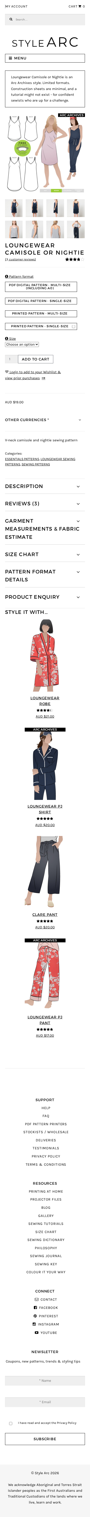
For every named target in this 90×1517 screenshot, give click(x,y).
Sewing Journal (46, 1256)
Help (46, 1108)
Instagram (48, 1324)
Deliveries (46, 1140)
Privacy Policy (46, 1156)
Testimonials (46, 1148)
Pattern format (19, 277)
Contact (49, 1300)
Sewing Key (46, 1264)
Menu (20, 58)
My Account (16, 6)
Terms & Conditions (46, 1165)
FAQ (45, 1116)
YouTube (49, 1333)
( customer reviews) (20, 259)
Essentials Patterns (22, 459)
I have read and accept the (47, 1423)
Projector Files (46, 1199)
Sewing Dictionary (46, 1240)
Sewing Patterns (36, 464)
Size (10, 339)
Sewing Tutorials (46, 1224)
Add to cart (35, 359)
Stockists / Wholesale (46, 1132)
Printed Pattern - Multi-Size (40, 313)
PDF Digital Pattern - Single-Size (40, 301)
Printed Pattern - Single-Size (40, 326)
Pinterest (48, 1316)
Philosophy (46, 1248)
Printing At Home (46, 1191)
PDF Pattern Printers (46, 1124)
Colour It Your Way (46, 1272)
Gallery (46, 1216)
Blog (46, 1208)
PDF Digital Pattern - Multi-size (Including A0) (40, 286)
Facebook (48, 1308)
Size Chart (45, 1232)
